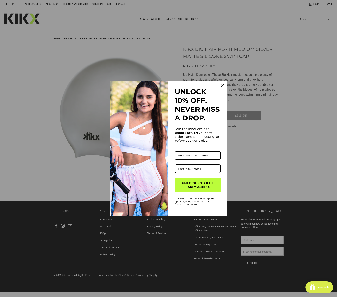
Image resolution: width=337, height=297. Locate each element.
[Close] (222, 85)
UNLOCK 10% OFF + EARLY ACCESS (198, 185)
